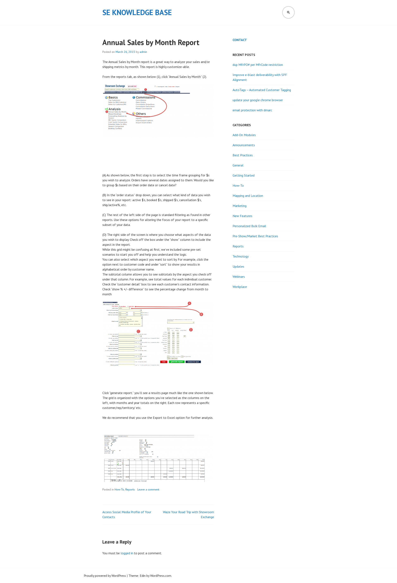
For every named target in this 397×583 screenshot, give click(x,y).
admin (143, 52)
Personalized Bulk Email (249, 226)
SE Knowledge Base (137, 12)
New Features (242, 216)
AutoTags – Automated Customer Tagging (262, 90)
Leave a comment (148, 489)
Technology (241, 256)
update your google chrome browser (258, 100)
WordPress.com (160, 576)
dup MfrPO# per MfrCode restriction (258, 65)
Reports (130, 489)
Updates (238, 266)
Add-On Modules (244, 135)
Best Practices (243, 155)
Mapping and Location (248, 196)
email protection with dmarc (252, 110)
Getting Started (244, 175)
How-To (119, 489)
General (238, 165)
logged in (127, 553)
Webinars (239, 276)
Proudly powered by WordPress (105, 576)
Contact (240, 40)
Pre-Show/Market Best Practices (255, 236)
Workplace (240, 287)
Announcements (244, 145)
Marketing (239, 206)
